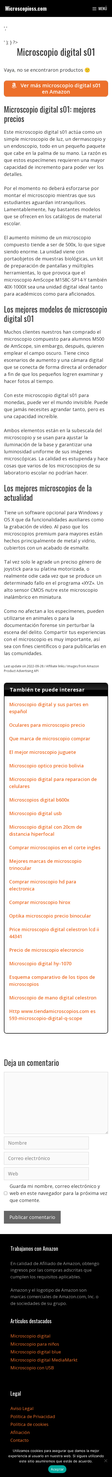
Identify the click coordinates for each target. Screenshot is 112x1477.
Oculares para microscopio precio (47, 725)
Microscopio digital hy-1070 (40, 963)
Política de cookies (29, 1424)
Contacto (19, 1440)
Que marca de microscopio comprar (49, 738)
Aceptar (57, 1469)
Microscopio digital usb (35, 813)
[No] (105, 1460)
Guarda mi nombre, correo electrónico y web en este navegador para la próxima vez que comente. (58, 1193)
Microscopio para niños (34, 1344)
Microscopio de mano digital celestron (52, 997)
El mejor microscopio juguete (42, 752)
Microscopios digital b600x (39, 800)
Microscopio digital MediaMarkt (43, 1360)
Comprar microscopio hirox (39, 902)
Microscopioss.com (26, 8)
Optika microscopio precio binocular (50, 916)
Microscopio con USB (32, 1368)
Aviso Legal (22, 1408)
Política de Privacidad (32, 1416)
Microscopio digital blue (35, 1352)
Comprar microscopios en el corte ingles (55, 847)
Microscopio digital (30, 1336)
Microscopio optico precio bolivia (46, 765)
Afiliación (20, 1432)
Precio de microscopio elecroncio (46, 950)
